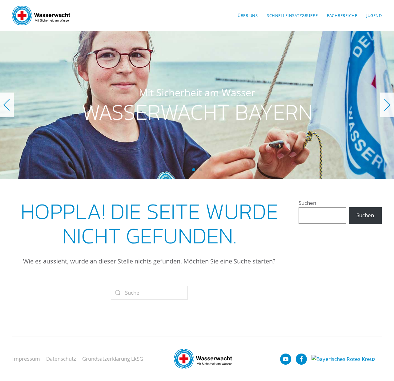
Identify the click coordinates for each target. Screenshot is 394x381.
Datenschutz (61, 358)
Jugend (374, 15)
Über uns (248, 15)
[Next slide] (387, 105)
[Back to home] (41, 15)
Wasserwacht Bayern (193, 169)
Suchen (307, 202)
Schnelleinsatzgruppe (292, 15)
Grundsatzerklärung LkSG (112, 358)
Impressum (26, 358)
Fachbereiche (342, 15)
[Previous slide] (7, 105)
